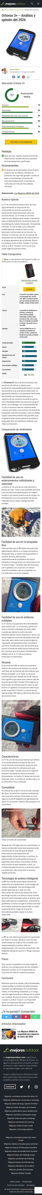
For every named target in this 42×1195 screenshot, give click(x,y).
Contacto (10, 1086)
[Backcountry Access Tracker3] (29, 270)
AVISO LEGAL (15, 1182)
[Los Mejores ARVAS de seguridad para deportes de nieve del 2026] (11, 1034)
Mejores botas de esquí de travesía (21, 1107)
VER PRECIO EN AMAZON (21, 142)
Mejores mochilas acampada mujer (21, 1114)
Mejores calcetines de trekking (21, 1158)
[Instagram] (36, 1087)
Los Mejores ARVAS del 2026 (26, 193)
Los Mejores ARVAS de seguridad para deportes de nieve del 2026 (28, 1034)
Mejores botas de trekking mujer (21, 1155)
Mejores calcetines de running (21, 1122)
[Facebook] (13, 77)
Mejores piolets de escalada (21, 1169)
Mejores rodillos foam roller (21, 1125)
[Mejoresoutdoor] (13, 3)
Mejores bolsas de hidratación (21, 1162)
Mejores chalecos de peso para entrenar (21, 1144)
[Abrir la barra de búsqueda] (32, 4)
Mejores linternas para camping (21, 1118)
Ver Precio (29, 289)
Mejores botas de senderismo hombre (21, 1151)
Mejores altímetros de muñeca (21, 1166)
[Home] (3, 10)
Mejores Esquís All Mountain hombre (21, 1147)
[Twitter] (18, 77)
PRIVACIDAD (27, 1182)
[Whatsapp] (28, 77)
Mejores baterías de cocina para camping (21, 1100)
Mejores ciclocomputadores (21, 1129)
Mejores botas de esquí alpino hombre (21, 1103)
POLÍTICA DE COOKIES (16, 1185)
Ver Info (31, 374)
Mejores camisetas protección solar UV (21, 1096)
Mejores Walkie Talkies (21, 1173)
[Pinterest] (23, 77)
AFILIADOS (31, 1185)
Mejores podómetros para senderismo (21, 1111)
